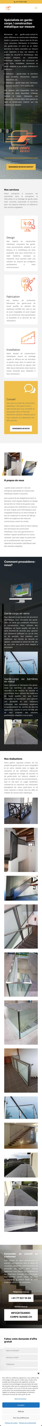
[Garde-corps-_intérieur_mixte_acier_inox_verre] (21, 1118)
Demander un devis (21, 428)
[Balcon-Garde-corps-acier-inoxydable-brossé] (21, 1177)
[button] (38, 1373)
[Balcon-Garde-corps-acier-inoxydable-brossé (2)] (21, 1205)
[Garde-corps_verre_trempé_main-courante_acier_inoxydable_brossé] (21, 996)
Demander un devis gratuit (21, 167)
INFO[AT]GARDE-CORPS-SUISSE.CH (21, 1315)
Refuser (21, 1411)
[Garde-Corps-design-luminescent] (21, 900)
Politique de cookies (11, 1423)
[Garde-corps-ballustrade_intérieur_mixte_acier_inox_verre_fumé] (21, 948)
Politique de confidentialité (27, 1423)
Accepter (21, 1405)
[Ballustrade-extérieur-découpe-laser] (21, 1231)
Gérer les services (20, 1399)
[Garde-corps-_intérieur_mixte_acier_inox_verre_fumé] (21, 1092)
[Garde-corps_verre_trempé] (21, 1044)
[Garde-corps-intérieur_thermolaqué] (21, 871)
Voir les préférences (21, 1418)
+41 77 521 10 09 (21, 1298)
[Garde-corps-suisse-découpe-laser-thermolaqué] (21, 823)
